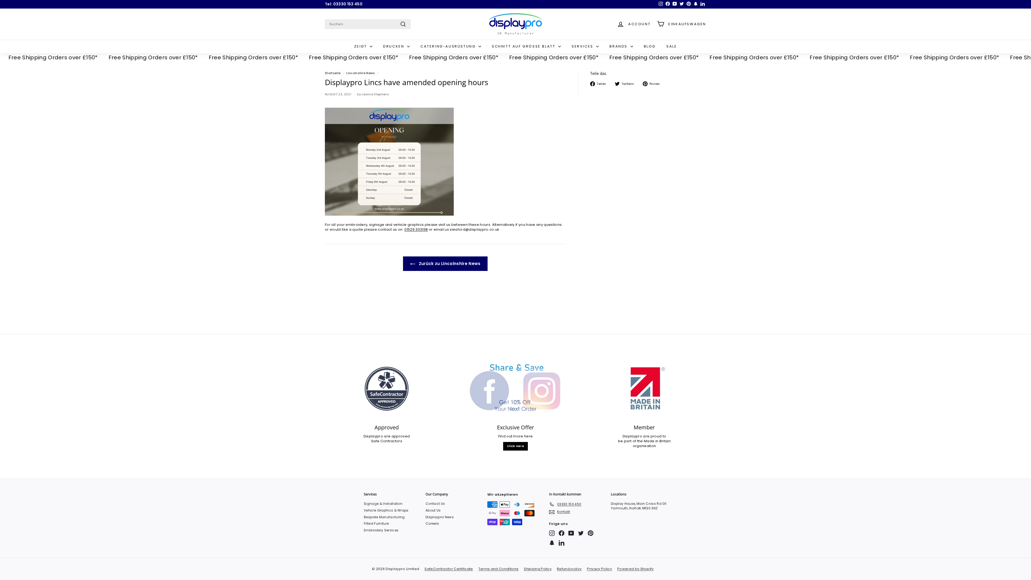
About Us (433, 510)
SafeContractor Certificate (448, 568)
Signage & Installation (383, 503)
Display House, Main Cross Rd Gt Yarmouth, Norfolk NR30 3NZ (638, 505)
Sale (671, 46)
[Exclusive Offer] (515, 388)
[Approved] (386, 388)
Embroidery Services (381, 530)
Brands (619, 46)
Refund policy (569, 568)
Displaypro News (440, 517)
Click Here (515, 446)
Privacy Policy (599, 568)
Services (583, 46)
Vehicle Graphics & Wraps (386, 510)
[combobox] (368, 24)
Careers (432, 523)
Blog (650, 46)
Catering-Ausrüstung (448, 46)
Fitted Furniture (376, 523)
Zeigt (361, 46)
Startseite (332, 73)
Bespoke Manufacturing (384, 517)
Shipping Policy (537, 568)
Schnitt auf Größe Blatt (524, 46)
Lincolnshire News (360, 73)
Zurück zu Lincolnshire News (449, 263)
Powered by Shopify (635, 568)
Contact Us (435, 503)
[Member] (644, 388)
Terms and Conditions (498, 568)
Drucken (394, 46)
